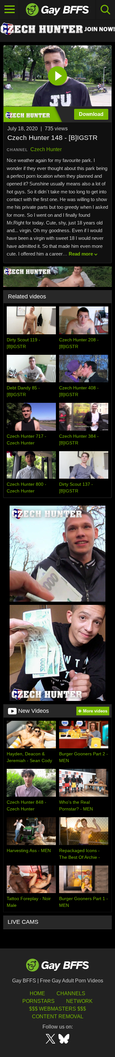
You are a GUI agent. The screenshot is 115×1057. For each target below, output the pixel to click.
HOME (37, 993)
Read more (81, 253)
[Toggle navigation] (9, 9)
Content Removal (57, 1016)
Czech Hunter (46, 149)
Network (79, 1001)
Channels (71, 993)
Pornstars (38, 1001)
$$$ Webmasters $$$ (57, 1009)
